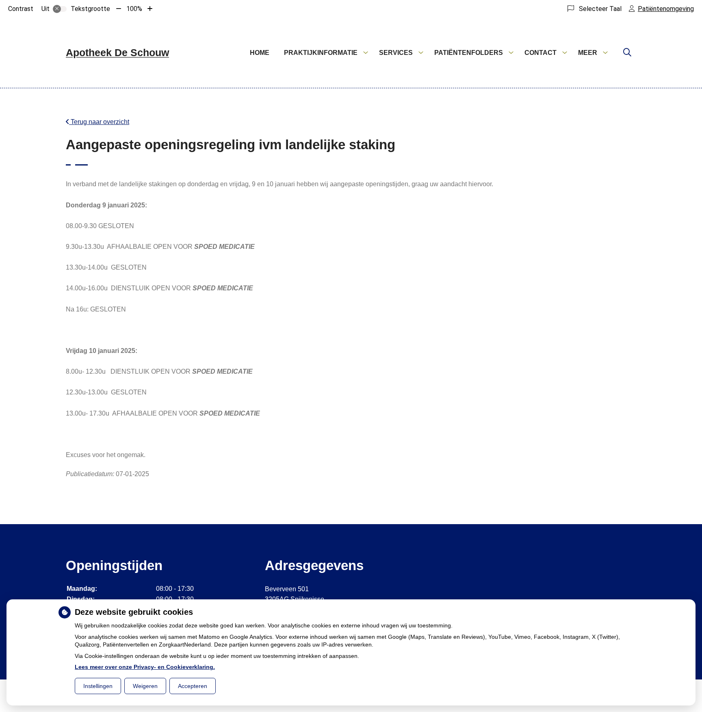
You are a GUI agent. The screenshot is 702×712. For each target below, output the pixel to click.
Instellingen (98, 686)
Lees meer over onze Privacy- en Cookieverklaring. (145, 667)
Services (396, 52)
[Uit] (60, 9)
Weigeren (145, 686)
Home (259, 52)
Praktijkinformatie (321, 52)
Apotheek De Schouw (117, 52)
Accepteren (192, 686)
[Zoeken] (627, 53)
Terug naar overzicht (99, 121)
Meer (587, 52)
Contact (540, 52)
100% (134, 9)
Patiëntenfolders (468, 52)
